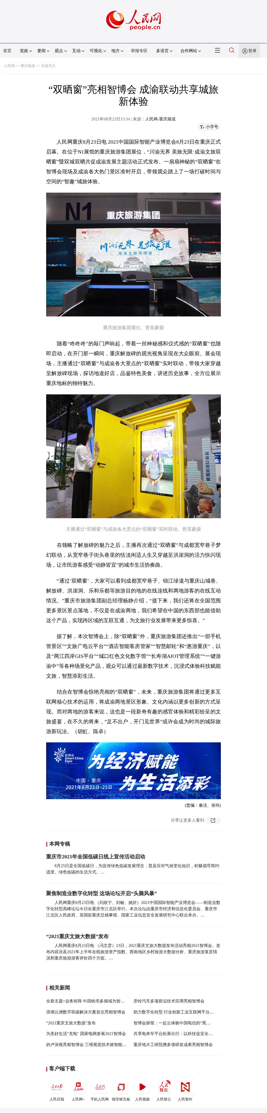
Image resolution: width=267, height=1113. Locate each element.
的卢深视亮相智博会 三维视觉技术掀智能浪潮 (88, 1044)
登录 (252, 50)
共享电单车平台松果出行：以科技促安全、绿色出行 (181, 1033)
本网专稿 (59, 844)
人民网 (9, 66)
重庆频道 (28, 66)
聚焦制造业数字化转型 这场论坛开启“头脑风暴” (101, 893)
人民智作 (185, 1099)
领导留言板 (121, 1099)
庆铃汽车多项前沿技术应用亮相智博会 (169, 1001)
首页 (7, 50)
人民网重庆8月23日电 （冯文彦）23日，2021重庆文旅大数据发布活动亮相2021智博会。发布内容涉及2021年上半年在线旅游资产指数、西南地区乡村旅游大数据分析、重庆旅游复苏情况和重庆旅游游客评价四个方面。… (133, 951)
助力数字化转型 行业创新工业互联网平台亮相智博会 (182, 1012)
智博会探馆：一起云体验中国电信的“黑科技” (175, 1023)
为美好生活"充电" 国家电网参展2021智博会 (86, 1033)
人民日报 (57, 1099)
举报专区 (139, 50)
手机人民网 (99, 1099)
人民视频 (142, 1099)
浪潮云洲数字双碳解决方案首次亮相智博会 (85, 1012)
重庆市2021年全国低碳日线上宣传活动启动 (95, 856)
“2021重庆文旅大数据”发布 (77, 936)
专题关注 (48, 66)
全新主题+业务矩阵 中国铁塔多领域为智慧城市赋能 (93, 1001)
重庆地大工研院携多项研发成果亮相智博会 (173, 1044)
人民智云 (163, 1099)
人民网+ (78, 1099)
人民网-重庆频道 (160, 119)
